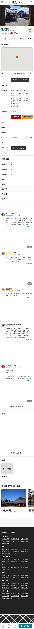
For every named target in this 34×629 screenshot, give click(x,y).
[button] (17, 57)
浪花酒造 (5, 29)
